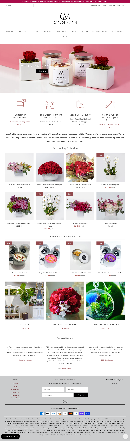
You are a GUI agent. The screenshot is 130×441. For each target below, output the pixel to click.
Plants (85, 32)
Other (64, 36)
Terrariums (117, 32)
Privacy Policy (15, 389)
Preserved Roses (99, 32)
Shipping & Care (15, 395)
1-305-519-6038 (95, 5)
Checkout (121, 5)
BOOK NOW (24, 329)
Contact (15, 383)
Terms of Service (15, 398)
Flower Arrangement (16, 32)
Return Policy (16, 392)
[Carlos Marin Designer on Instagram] (67, 401)
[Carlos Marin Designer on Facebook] (63, 401)
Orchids (35, 32)
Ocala (74, 32)
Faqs (15, 386)
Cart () (112, 5)
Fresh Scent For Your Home (65, 236)
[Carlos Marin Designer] (65, 19)
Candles (47, 32)
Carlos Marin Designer (61, 408)
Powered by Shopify (73, 408)
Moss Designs (62, 32)
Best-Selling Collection (65, 148)
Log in (104, 5)
